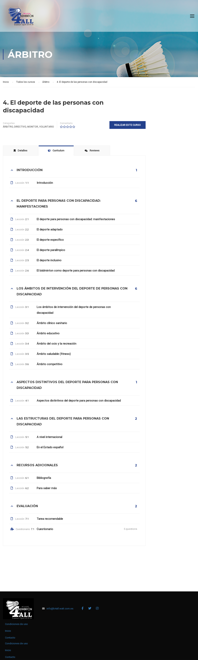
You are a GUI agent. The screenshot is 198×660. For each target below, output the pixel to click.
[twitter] (89, 608)
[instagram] (97, 608)
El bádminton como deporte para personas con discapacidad (76, 270)
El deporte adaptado (50, 229)
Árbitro (8, 126)
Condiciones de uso (16, 624)
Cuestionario (45, 529)
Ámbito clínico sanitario (52, 323)
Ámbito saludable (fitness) (54, 354)
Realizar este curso (127, 124)
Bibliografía (44, 478)
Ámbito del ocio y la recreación (56, 343)
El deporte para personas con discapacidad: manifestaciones (76, 219)
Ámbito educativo (48, 333)
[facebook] (83, 608)
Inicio (8, 630)
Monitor (32, 126)
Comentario (66, 123)
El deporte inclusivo (49, 260)
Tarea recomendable (50, 518)
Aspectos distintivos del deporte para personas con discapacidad (79, 400)
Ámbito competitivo (49, 364)
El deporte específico (50, 239)
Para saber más (47, 488)
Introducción (45, 182)
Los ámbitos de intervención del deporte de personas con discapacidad (74, 309)
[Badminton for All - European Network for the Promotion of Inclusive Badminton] (19, 18)
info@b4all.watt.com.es (60, 608)
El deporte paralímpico (51, 250)
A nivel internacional (49, 437)
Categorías (9, 123)
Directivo (20, 126)
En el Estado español (50, 447)
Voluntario (46, 126)
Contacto (10, 637)
